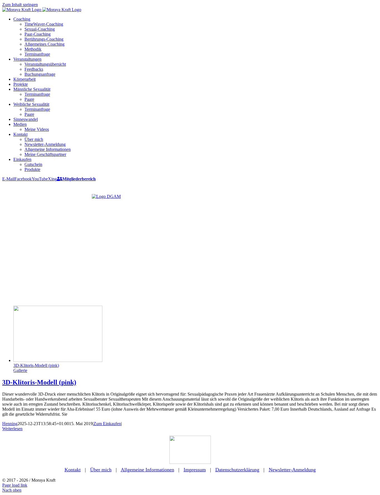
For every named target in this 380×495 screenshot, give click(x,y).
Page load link (14, 485)
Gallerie (20, 370)
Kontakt (73, 469)
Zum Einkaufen (107, 423)
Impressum (195, 469)
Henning (10, 423)
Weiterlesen (12, 428)
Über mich (101, 469)
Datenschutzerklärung (237, 469)
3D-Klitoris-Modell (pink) (36, 365)
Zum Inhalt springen (20, 4)
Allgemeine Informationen (147, 469)
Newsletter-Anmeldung (292, 469)
